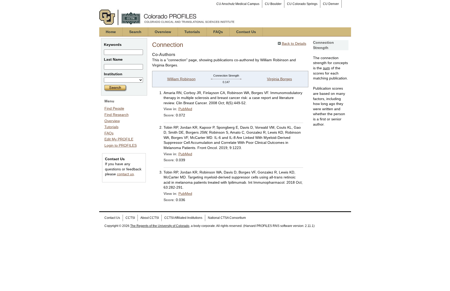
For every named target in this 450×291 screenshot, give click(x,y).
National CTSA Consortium (227, 218)
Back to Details (294, 43)
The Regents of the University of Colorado (159, 226)
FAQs (218, 32)
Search (135, 32)
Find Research (116, 115)
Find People (114, 108)
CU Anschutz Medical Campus (237, 4)
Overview (163, 32)
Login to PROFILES (120, 145)
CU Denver (331, 4)
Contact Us (246, 32)
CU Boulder (273, 4)
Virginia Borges (279, 79)
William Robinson (181, 79)
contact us (125, 174)
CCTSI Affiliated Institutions (183, 218)
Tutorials (192, 32)
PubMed (185, 109)
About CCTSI (149, 218)
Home (111, 32)
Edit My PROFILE (118, 139)
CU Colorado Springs (302, 4)
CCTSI (130, 218)
